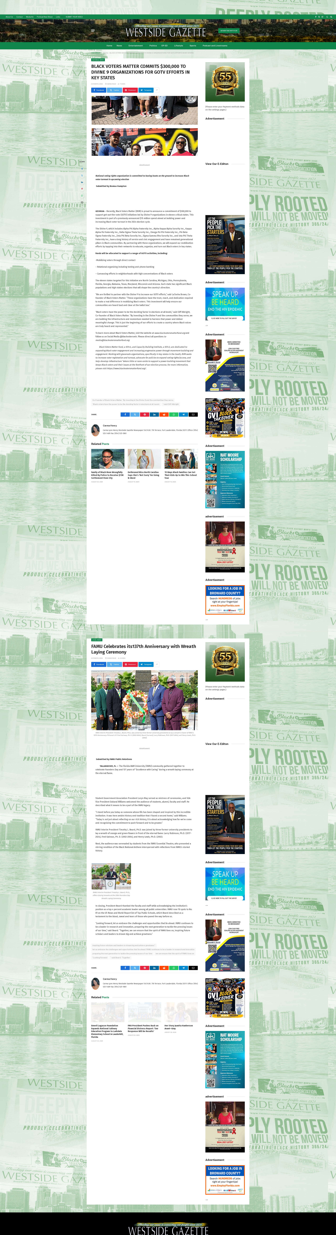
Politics (153, 45)
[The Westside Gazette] (165, 30)
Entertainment (136, 45)
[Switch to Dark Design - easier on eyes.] (327, 17)
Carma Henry (110, 425)
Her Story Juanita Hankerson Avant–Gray (179, 1027)
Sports (193, 45)
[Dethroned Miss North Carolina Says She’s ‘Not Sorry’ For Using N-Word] (144, 459)
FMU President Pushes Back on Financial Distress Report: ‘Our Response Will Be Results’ (143, 1028)
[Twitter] (82, 175)
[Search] (331, 16)
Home (109, 45)
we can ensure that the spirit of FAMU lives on (175, 954)
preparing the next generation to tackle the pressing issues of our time (122, 954)
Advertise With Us (228, 31)
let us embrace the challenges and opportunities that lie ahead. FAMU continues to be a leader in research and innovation (144, 949)
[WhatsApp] (82, 195)
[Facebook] (82, 168)
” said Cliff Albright (171, 404)
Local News (96, 640)
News (119, 45)
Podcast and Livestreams (215, 45)
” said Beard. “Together (120, 958)
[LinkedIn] (82, 182)
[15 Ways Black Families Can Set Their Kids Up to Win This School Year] (181, 459)
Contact (19, 17)
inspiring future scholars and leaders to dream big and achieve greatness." (124, 945)
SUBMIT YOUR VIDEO (74, 17)
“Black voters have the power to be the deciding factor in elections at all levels (126, 404)
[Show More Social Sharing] (156, 90)
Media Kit (29, 17)
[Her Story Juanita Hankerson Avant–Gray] (181, 1012)
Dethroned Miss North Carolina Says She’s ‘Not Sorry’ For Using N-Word (143, 475)
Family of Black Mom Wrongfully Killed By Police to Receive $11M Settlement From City (107, 475)
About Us (9, 17)
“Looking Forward (100, 958)
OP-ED (164, 45)
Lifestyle (178, 45)
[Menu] (93, 31)
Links (58, 17)
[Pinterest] (82, 188)
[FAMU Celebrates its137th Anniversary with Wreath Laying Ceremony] (144, 700)
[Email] (82, 202)
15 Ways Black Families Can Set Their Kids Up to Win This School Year (181, 475)
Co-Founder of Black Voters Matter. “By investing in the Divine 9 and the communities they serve (133, 400)
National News (98, 60)
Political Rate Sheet (45, 17)
